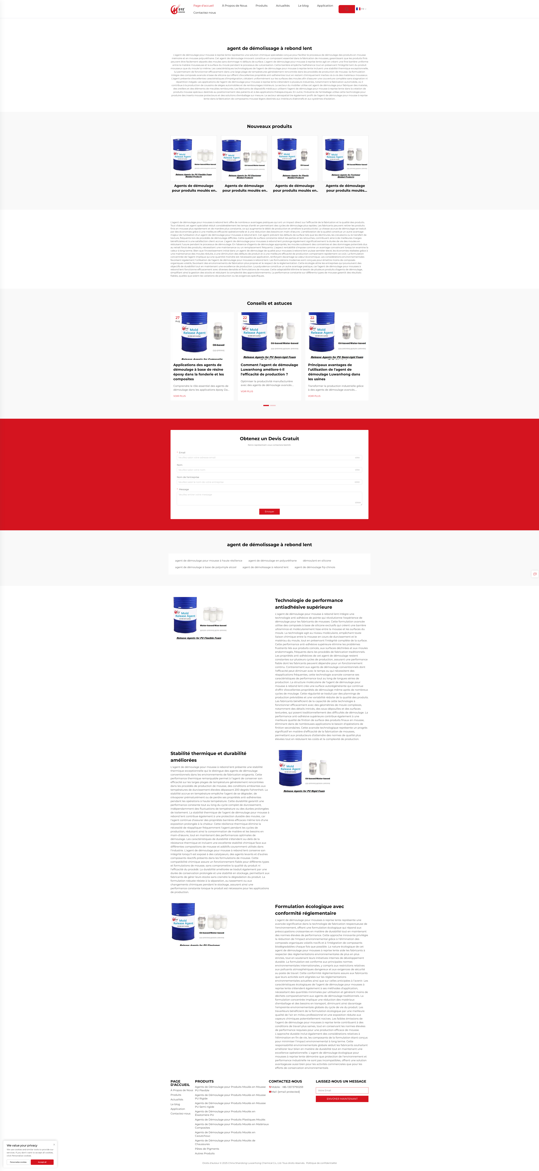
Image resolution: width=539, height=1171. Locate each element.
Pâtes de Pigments (207, 1148)
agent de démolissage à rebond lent (265, 567)
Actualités (283, 5)
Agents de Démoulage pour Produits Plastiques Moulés (230, 1119)
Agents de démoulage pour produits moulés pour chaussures (345, 188)
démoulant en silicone (317, 560)
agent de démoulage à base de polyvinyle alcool (205, 567)
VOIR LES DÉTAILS (193, 158)
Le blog (303, 5)
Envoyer (269, 511)
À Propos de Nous (234, 5)
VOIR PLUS (179, 396)
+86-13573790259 (292, 1087)
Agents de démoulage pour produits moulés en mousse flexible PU (193, 188)
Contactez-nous (204, 12)
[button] (266, 405)
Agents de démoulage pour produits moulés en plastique (295, 188)
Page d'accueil (203, 5)
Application (325, 5)
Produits (262, 5)
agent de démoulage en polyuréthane (272, 560)
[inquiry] (535, 574)
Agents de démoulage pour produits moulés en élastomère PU (244, 188)
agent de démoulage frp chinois (315, 567)
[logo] (178, 9)
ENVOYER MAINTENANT (342, 1098)
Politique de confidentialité (321, 1163)
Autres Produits (205, 1153)
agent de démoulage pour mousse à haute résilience (208, 560)
